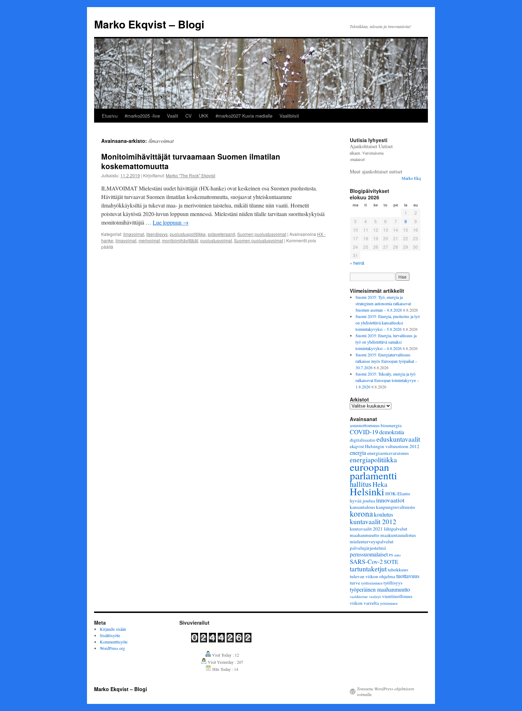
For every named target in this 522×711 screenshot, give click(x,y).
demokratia (391, 432)
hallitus (360, 484)
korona (361, 513)
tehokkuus (398, 569)
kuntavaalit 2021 (366, 529)
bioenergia (391, 425)
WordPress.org (112, 648)
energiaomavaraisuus (388, 453)
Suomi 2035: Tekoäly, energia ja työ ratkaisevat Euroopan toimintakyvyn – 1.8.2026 (387, 380)
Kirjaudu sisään (113, 629)
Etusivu (110, 115)
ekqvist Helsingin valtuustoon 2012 (384, 446)
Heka (380, 484)
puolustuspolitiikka (188, 234)
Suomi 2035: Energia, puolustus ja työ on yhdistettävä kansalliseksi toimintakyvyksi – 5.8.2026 (387, 322)
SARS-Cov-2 (366, 561)
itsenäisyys (157, 234)
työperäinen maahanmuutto (380, 589)
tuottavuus (407, 576)
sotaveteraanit (221, 234)
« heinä (357, 263)
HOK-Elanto (397, 493)
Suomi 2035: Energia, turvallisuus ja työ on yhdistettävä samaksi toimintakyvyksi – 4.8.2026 (386, 342)
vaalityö (375, 596)
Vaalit (172, 115)
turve (355, 583)
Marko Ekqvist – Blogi (149, 24)
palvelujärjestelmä (368, 548)
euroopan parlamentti (373, 471)
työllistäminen (371, 583)
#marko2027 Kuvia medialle (244, 115)
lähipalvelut (395, 529)
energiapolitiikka (373, 459)
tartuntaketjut (368, 568)
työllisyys (393, 583)
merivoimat (149, 240)
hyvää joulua (362, 500)
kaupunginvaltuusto (395, 507)
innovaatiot (390, 500)
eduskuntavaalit (398, 438)
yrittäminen (388, 603)
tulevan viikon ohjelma (372, 576)
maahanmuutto (364, 535)
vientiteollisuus (397, 596)
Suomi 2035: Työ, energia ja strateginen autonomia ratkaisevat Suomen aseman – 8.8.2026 (383, 303)
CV (188, 115)
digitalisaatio (362, 440)
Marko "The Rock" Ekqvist (190, 175)
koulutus (383, 514)
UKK (203, 115)
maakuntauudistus (398, 535)
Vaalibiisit (289, 115)
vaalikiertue (359, 596)
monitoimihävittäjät (180, 240)
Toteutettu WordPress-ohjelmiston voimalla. (385, 691)
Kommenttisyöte (113, 642)
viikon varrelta (364, 603)
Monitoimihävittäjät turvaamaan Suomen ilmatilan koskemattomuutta (190, 161)
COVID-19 (364, 431)
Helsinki (367, 491)
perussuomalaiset (369, 554)
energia (358, 452)
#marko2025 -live (142, 115)
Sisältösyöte (110, 635)
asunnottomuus (365, 425)
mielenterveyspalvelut (371, 541)
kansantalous (362, 507)
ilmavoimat (133, 234)
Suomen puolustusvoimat (261, 234)
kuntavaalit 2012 (373, 521)
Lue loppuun (171, 222)
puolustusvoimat (216, 240)
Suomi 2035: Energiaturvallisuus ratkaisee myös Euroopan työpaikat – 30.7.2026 (386, 361)
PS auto (395, 555)
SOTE (391, 561)
